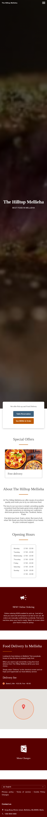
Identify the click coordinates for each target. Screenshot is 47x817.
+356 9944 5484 (10, 814)
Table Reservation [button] (23, 414)
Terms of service (24, 792)
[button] (43, 3)
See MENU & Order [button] (23, 421)
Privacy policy (8, 792)
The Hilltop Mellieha (9, 3)
